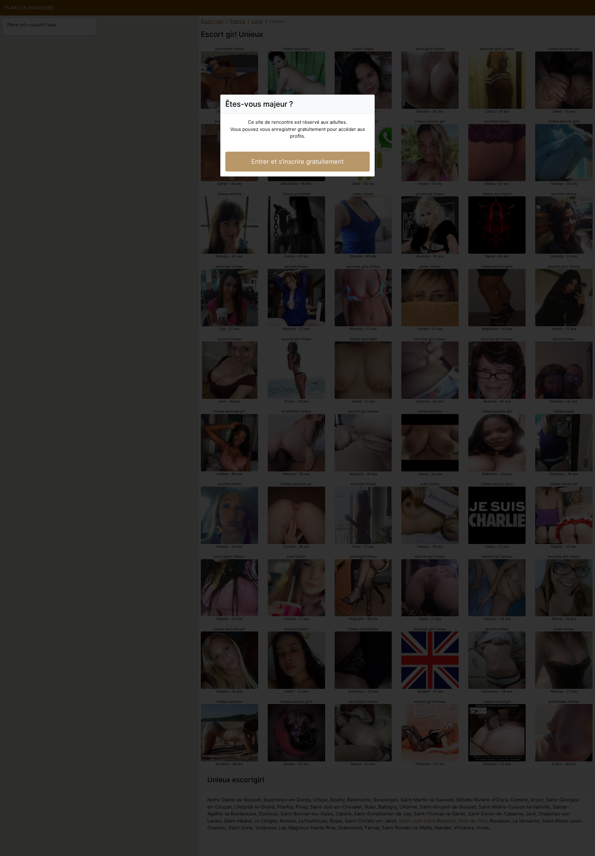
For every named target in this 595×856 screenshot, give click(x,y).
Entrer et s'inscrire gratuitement (297, 161)
